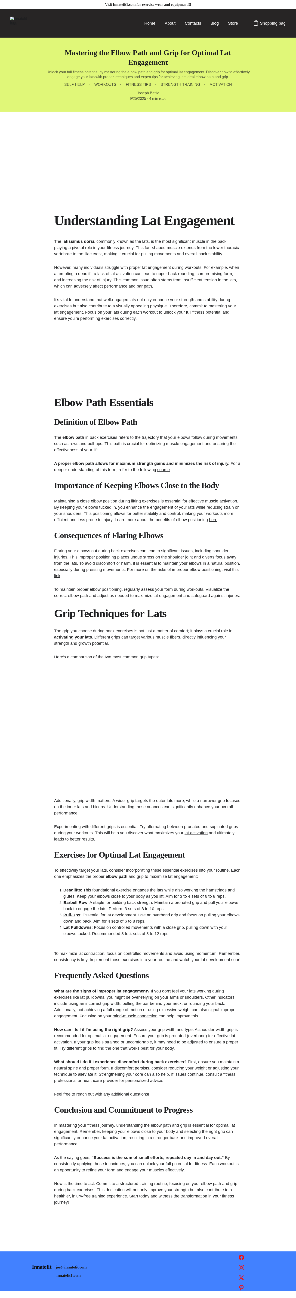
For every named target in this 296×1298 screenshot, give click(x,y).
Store (233, 23)
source (163, 469)
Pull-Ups (71, 915)
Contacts (193, 23)
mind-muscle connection (135, 1016)
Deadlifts (72, 890)
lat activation (196, 833)
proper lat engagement (150, 267)
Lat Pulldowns (77, 927)
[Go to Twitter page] (241, 1280)
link (57, 575)
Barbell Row (75, 902)
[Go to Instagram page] (241, 1270)
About (170, 23)
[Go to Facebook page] (241, 1260)
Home (149, 23)
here (213, 519)
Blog (214, 23)
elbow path (161, 1125)
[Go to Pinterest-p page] (241, 1288)
